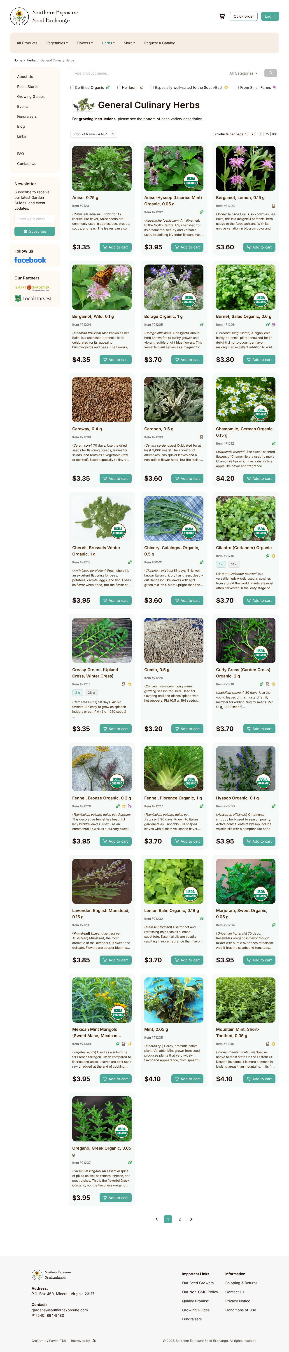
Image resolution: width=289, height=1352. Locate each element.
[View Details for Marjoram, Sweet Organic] (245, 881)
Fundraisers (27, 116)
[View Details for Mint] (174, 1000)
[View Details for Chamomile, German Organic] (245, 399)
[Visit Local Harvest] (34, 298)
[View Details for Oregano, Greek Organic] (102, 1118)
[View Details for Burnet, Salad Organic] (245, 287)
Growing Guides (30, 96)
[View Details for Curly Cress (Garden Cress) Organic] (245, 640)
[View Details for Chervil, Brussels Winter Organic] (102, 518)
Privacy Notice (237, 1301)
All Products (27, 43)
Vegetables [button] (55, 43)
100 (274, 134)
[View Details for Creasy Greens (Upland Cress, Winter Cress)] (102, 640)
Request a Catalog (159, 43)
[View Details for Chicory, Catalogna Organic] (174, 518)
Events (22, 106)
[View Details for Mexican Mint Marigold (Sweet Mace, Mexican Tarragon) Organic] (102, 1000)
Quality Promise (195, 1301)
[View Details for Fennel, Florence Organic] (174, 768)
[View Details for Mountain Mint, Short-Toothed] (245, 1000)
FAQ (20, 153)
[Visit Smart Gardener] (34, 288)
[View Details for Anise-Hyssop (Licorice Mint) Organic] (174, 168)
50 (260, 134)
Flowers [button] (83, 43)
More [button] (128, 43)
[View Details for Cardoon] (174, 399)
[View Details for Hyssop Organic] (245, 768)
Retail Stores (27, 86)
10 (247, 134)
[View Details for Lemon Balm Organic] (174, 881)
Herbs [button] (107, 43)
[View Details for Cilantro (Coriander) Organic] (245, 518)
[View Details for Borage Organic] (174, 287)
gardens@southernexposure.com (60, 1310)
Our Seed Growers (198, 1283)
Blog (21, 126)
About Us (25, 76)
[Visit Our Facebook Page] (34, 260)
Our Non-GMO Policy (200, 1292)
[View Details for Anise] (102, 168)
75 (267, 134)
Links (21, 136)
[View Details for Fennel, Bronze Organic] (102, 768)
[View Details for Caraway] (102, 399)
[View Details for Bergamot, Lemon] (245, 168)
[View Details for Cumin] (174, 640)
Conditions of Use (240, 1310)
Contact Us (26, 163)
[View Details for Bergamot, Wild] (102, 287)
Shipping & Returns (241, 1283)
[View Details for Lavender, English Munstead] (102, 881)
